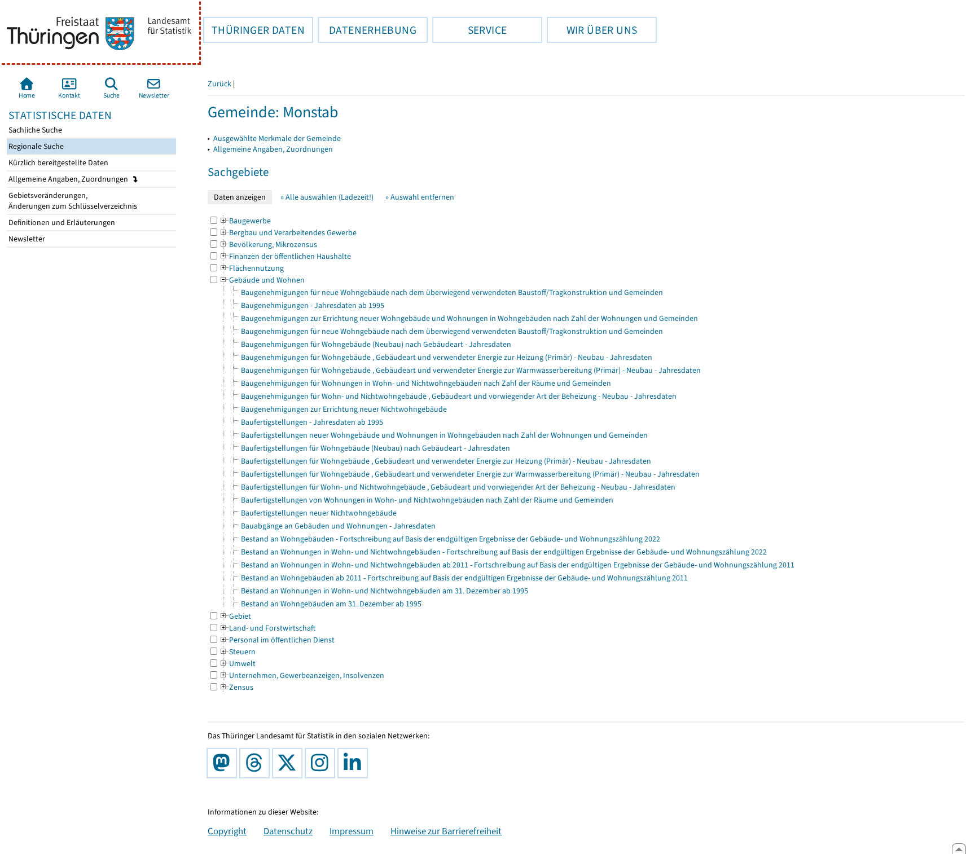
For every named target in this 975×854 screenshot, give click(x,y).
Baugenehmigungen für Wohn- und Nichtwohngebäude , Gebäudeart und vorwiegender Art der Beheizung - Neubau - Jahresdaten (459, 396)
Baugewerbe (245, 220)
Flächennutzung (251, 268)
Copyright (227, 831)
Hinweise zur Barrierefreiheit (446, 831)
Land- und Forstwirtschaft (267, 628)
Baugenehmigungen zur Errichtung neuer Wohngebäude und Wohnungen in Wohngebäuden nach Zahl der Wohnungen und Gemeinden (469, 318)
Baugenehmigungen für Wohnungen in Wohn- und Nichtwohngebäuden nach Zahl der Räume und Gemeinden (426, 383)
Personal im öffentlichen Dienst (277, 640)
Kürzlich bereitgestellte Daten (57, 162)
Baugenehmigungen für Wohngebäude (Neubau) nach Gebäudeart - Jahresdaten (376, 344)
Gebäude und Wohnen (262, 280)
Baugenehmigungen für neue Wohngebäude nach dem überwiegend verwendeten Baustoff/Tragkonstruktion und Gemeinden (452, 292)
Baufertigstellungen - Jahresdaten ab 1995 (312, 422)
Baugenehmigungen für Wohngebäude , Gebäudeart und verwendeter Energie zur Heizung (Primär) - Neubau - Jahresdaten (446, 357)
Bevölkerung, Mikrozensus (268, 244)
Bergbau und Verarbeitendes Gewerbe (288, 232)
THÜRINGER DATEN (254, 30)
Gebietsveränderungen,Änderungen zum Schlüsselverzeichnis (72, 201)
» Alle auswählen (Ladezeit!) (327, 197)
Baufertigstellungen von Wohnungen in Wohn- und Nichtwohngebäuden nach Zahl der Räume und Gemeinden (427, 500)
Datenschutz (288, 831)
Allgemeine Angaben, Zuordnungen (69, 179)
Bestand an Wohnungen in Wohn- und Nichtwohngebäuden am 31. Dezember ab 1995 (384, 591)
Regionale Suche (35, 146)
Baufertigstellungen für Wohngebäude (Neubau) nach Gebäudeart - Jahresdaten (375, 448)
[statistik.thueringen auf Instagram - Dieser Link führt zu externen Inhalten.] (322, 763)
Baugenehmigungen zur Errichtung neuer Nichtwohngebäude (344, 409)
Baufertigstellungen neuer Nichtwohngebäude (319, 513)
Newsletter (26, 239)
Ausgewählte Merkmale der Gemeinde (277, 138)
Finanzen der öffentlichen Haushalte (285, 256)
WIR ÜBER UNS (592, 30)
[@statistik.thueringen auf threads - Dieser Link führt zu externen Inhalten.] (256, 763)
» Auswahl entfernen (419, 197)
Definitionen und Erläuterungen (61, 222)
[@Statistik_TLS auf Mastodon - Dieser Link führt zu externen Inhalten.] (224, 763)
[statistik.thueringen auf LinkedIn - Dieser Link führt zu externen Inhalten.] (355, 763)
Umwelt (237, 663)
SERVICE (469, 30)
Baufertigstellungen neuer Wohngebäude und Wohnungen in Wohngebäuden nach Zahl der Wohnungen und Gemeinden (444, 435)
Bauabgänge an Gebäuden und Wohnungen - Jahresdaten (338, 526)
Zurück (219, 83)
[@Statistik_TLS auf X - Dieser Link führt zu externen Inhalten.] (289, 763)
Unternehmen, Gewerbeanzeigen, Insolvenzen (301, 675)
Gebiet (235, 616)
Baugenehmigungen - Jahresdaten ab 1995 (312, 305)
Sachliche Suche (34, 130)
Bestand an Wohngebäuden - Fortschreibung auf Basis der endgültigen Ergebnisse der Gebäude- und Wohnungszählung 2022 (450, 539)
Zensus (236, 687)
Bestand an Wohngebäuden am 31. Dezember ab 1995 (331, 603)
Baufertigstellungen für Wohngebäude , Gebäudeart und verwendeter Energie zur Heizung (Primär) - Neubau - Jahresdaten (446, 461)
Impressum (352, 831)
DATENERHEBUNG (367, 30)
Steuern (237, 651)
